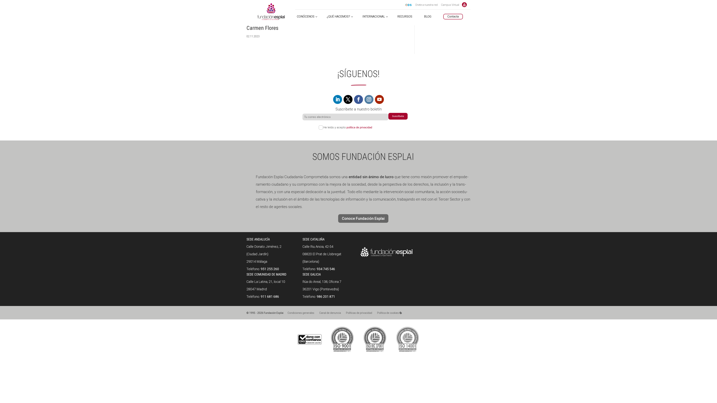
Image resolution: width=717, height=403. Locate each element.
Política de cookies (388, 312)
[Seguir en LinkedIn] (337, 99)
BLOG (427, 16)
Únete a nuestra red (426, 5)
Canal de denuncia (330, 312)
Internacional (373, 16)
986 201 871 (326, 297)
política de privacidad (359, 127)
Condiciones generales (301, 312)
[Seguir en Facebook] (358, 99)
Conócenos (305, 16)
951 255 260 (270, 269)
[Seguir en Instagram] (368, 99)
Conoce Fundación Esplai (464, 4)
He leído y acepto (347, 127)
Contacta (453, 16)
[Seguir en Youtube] (379, 99)
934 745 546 (326, 269)
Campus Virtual (450, 5)
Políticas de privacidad (359, 312)
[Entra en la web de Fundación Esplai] (386, 257)
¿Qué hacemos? (338, 16)
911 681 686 (270, 297)
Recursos (404, 16)
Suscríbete (398, 116)
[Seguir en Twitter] (348, 99)
